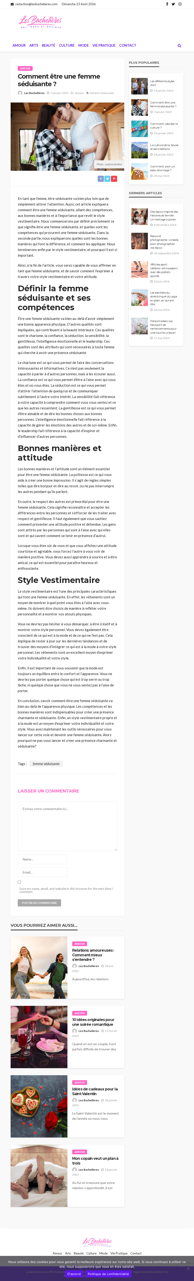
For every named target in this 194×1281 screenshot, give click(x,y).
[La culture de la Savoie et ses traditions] (139, 150)
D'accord (74, 1274)
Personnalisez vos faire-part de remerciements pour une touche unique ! (163, 326)
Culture (67, 45)
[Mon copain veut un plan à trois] (39, 1176)
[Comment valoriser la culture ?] (139, 129)
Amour (19, 45)
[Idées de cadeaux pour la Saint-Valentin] (39, 1106)
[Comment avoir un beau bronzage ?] (139, 171)
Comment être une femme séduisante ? (163, 104)
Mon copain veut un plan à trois (95, 1160)
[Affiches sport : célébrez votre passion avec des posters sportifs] (139, 269)
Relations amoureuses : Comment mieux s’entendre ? (93, 955)
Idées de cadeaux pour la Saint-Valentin (95, 1091)
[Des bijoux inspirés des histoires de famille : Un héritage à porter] (139, 216)
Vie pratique (104, 45)
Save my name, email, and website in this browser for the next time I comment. (66, 890)
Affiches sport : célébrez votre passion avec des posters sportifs (163, 270)
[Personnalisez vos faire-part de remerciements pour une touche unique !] (139, 326)
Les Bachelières (34, 93)
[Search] (179, 45)
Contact (127, 45)
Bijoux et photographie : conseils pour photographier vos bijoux (164, 241)
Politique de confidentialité (108, 1274)
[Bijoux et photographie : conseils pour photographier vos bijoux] (139, 241)
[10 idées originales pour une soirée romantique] (39, 1037)
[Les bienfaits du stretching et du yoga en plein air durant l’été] (139, 297)
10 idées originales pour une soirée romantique (93, 1021)
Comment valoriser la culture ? (164, 125)
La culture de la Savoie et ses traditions (164, 147)
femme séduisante (102, 93)
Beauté (48, 45)
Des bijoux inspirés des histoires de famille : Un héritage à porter (164, 215)
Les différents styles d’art (162, 83)
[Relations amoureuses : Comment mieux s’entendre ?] (39, 967)
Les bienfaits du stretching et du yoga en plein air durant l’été (163, 298)
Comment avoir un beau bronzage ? (162, 168)
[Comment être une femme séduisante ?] (139, 107)
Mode (83, 45)
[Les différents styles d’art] (139, 86)
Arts (33, 45)
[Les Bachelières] (40, 21)
